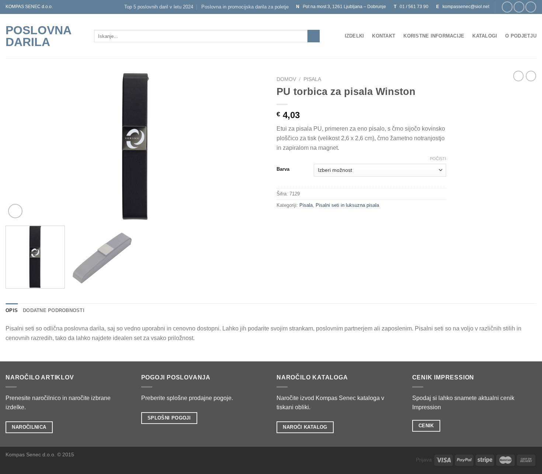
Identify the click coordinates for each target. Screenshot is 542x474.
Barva (283, 169)
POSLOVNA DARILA (38, 36)
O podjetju (520, 36)
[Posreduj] (314, 36)
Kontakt (383, 36)
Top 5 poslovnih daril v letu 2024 (158, 7)
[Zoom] (15, 211)
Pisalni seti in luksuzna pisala (347, 205)
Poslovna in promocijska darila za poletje (245, 7)
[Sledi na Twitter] (530, 6)
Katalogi (484, 36)
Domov (286, 79)
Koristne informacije (433, 36)
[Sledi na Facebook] (507, 6)
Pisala (312, 79)
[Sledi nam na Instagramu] (519, 6)
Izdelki (354, 36)
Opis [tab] (12, 310)
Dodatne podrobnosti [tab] (53, 310)
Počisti (438, 158)
